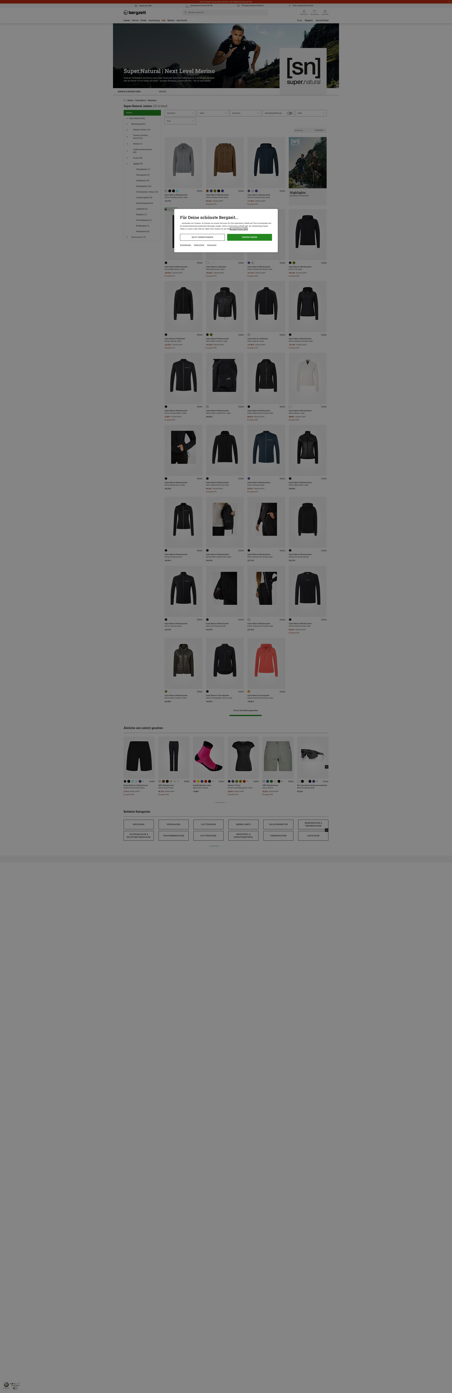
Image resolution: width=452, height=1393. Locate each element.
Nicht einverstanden (202, 237)
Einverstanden (249, 237)
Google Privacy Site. (238, 229)
